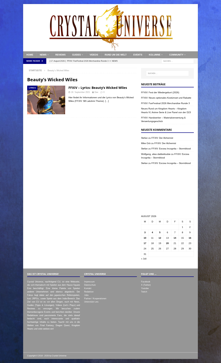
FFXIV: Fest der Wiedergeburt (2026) (160, 92)
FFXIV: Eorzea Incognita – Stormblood (171, 148)
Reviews (60, 54)
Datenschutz (90, 285)
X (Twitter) (146, 285)
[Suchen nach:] (177, 61)
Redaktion (89, 291)
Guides (76, 54)
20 (167, 243)
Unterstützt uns (91, 302)
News (43, 54)
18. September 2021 (80, 92)
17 (145, 243)
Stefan (144, 138)
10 (145, 238)
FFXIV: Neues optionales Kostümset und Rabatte (166, 97)
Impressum (89, 281)
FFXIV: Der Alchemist (162, 138)
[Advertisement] (167, 190)
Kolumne (154, 54)
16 (190, 238)
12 (160, 238)
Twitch (144, 291)
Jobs (86, 295)
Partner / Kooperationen (95, 298)
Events (137, 54)
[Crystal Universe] (110, 49)
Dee (96, 92)
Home (29, 54)
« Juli (143, 258)
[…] (107, 101)
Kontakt (87, 288)
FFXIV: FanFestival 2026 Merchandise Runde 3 (165, 103)
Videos (94, 54)
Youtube (145, 288)
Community (176, 54)
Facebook (145, 281)
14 (175, 238)
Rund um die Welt (116, 54)
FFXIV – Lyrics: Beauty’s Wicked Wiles (97, 87)
